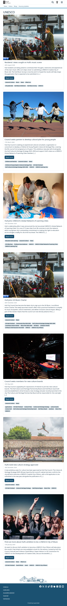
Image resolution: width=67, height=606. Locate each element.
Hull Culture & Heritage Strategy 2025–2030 (16, 167)
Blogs (15, 6)
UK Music (36, 325)
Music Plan (58, 409)
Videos (10, 6)
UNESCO (40, 86)
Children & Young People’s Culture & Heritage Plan (18, 165)
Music (17, 82)
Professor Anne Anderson (20, 244)
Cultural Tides (28, 407)
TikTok (49, 586)
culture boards (54, 407)
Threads (57, 586)
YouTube (63, 586)
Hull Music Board (42, 409)
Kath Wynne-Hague (37, 488)
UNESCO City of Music (37, 327)
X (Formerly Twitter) (43, 586)
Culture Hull (8, 409)
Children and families (11, 161)
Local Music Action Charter (12, 325)
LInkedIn (52, 586)
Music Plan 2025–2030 (26, 325)
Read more (9, 78)
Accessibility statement (8, 593)
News (5, 6)
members (51, 409)
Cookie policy (6, 590)
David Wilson (19, 565)
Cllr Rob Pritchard (38, 165)
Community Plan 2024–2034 (23, 323)
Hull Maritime (6, 598)
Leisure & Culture (9, 82)
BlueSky (60, 586)
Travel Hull (5, 596)
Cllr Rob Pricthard (10, 488)
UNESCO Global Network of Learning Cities (46, 244)
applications (8, 407)
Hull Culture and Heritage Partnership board (25, 409)
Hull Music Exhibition (20, 86)
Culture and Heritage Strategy (41, 407)
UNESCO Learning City (42, 167)
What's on (28, 82)
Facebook (40, 586)
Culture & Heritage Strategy (23, 488)
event (26, 565)
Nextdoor (54, 586)
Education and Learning (11, 240)
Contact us (5, 587)
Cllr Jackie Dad (9, 86)
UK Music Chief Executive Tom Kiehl (14, 327)
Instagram (46, 586)
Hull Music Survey (32, 86)
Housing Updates (24, 6)
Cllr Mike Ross (9, 244)
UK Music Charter (44, 325)
